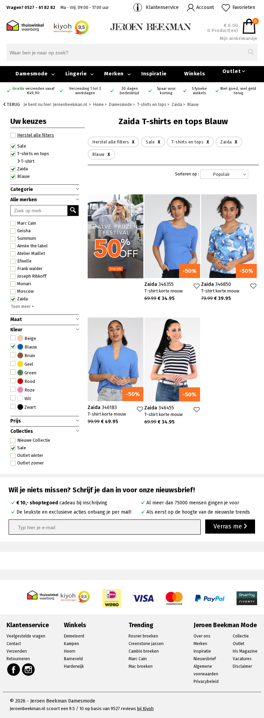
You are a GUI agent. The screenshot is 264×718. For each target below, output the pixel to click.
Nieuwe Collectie (33, 440)
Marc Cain (26, 223)
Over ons (202, 636)
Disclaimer (242, 666)
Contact (14, 643)
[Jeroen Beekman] (150, 26)
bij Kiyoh (145, 708)
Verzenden (17, 651)
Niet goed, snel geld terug (238, 90)
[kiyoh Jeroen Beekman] (75, 594)
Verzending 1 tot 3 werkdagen (85, 90)
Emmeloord (74, 636)
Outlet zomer (30, 462)
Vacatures (242, 658)
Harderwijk (74, 666)
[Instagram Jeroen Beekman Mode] (28, 669)
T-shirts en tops (33, 153)
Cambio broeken (144, 651)
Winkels (194, 74)
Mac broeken (141, 666)
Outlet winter (30, 455)
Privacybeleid (206, 681)
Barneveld (73, 658)
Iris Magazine (245, 651)
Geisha (24, 230)
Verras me (228, 526)
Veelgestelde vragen (26, 636)
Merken (114, 74)
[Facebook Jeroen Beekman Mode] (13, 669)
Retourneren (18, 658)
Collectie (241, 636)
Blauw (23, 176)
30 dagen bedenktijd (129, 90)
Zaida (22, 298)
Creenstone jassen (146, 643)
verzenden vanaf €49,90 (33, 90)
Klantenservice (162, 7)
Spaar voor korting (166, 90)
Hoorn (69, 651)
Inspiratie (154, 74)
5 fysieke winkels (199, 90)
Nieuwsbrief (205, 658)
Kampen (71, 643)
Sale (21, 447)
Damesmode (31, 74)
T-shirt (27, 161)
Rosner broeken (143, 636)
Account (205, 7)
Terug (13, 104)
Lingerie (76, 74)
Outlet (231, 71)
